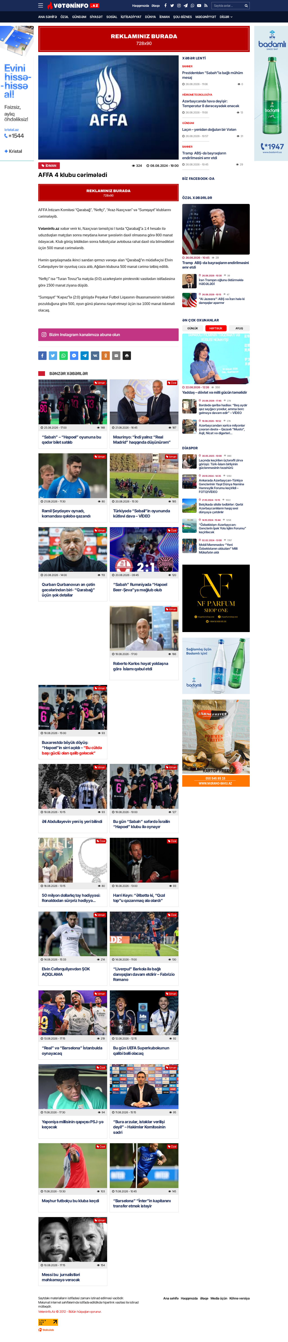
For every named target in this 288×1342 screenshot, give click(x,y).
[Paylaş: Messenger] (74, 355)
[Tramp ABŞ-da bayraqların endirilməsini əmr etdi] (216, 229)
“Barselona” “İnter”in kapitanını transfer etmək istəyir (142, 1203)
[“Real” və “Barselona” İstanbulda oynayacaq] (72, 1016)
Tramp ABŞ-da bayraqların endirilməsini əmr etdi (204, 155)
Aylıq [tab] (239, 328)
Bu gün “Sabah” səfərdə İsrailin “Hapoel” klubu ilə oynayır (141, 824)
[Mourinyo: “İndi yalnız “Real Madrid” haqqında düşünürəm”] (144, 405)
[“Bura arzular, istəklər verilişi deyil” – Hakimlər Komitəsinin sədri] (144, 1090)
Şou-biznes (182, 17)
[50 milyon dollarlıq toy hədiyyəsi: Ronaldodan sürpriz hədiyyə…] (72, 863)
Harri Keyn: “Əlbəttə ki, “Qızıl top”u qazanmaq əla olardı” (139, 898)
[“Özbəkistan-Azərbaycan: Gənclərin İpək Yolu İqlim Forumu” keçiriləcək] (189, 525)
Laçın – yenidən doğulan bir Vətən (209, 129)
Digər (224, 17)
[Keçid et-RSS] (205, 5)
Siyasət (96, 17)
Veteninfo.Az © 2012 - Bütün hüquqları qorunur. (69, 1311)
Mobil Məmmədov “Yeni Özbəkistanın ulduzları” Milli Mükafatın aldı (218, 548)
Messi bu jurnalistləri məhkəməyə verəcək (61, 1277)
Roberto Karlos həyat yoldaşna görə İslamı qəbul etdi (140, 666)
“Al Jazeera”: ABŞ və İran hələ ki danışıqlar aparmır (222, 301)
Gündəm (79, 17)
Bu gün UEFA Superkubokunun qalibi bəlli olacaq (141, 1050)
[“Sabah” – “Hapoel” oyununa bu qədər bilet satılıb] (72, 405)
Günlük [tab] (192, 328)
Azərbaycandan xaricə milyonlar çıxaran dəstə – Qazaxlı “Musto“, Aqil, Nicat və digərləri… (222, 429)
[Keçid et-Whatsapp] (192, 5)
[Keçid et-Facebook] (165, 5)
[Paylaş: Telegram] (85, 355)
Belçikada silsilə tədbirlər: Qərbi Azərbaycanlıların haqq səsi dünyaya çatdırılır (221, 508)
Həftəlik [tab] (215, 328)
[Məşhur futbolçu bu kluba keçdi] (72, 1169)
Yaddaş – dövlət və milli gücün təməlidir (214, 392)
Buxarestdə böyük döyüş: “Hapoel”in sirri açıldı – (72, 747)
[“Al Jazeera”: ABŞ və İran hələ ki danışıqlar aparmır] (189, 300)
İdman (165, 17)
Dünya (150, 17)
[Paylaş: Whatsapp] (63, 355)
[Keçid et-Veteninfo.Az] (73, 6)
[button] (127, 355)
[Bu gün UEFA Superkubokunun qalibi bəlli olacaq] (144, 1016)
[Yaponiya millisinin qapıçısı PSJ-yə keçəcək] (72, 1090)
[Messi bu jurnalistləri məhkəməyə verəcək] (72, 1243)
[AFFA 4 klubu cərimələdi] (108, 107)
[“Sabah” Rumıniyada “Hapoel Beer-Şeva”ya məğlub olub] (144, 553)
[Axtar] (246, 5)
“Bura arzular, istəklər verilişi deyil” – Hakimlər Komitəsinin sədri (139, 1127)
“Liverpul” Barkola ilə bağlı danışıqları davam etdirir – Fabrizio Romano (143, 974)
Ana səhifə (47, 17)
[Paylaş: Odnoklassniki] (105, 355)
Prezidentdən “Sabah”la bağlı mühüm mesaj (212, 75)
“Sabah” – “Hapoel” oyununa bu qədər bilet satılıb (71, 440)
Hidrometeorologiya (197, 94)
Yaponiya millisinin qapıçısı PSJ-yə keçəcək (73, 1124)
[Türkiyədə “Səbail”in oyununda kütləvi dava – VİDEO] (144, 479)
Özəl (65, 17)
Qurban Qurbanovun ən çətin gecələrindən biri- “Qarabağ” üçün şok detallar (68, 589)
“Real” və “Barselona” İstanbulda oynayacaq (72, 1050)
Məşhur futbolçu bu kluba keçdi (70, 1200)
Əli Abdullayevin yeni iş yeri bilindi (72, 821)
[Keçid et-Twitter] (172, 5)
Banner (187, 66)
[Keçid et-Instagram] (179, 5)
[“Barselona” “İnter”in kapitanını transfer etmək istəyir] (144, 1169)
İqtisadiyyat (131, 17)
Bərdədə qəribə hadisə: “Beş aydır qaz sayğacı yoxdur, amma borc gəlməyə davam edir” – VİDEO (223, 409)
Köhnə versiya (240, 1298)
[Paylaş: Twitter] (53, 355)
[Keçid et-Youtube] (199, 5)
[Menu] (42, 5)
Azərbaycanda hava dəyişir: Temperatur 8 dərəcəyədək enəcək (210, 103)
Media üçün (219, 1298)
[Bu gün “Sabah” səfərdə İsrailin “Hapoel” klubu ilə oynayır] (144, 790)
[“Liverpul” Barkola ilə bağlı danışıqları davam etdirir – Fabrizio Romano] (144, 937)
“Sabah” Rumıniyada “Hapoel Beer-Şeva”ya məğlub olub (140, 587)
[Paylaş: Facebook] (42, 355)
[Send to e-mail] (116, 355)
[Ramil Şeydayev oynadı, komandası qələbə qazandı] (72, 479)
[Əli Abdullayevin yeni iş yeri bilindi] (72, 790)
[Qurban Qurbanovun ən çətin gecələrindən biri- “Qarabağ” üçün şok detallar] (72, 553)
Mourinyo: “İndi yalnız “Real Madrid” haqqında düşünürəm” (142, 440)
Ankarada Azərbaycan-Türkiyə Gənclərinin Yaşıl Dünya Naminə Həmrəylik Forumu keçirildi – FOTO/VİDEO (221, 485)
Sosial (111, 17)
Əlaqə (204, 1298)
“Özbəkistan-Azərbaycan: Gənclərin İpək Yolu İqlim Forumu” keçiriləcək (222, 528)
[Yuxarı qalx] (275, 1329)
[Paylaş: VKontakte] (95, 355)
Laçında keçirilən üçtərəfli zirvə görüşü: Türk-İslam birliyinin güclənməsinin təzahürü (221, 464)
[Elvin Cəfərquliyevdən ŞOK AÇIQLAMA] (72, 937)
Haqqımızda (189, 1298)
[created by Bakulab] (144, 1330)
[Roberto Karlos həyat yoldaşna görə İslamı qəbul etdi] (144, 631)
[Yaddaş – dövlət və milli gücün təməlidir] (216, 359)
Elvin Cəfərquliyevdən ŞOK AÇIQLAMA (66, 971)
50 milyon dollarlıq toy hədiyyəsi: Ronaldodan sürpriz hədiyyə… (71, 898)
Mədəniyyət (206, 17)
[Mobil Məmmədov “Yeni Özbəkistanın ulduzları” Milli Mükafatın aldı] (189, 546)
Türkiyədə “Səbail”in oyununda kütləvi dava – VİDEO (141, 513)
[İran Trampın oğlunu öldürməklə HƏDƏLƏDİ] (189, 281)
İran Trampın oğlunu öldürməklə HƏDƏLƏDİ (221, 282)
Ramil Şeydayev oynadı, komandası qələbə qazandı (66, 513)
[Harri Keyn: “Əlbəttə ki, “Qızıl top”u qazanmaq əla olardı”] (144, 863)
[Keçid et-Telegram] (185, 5)
